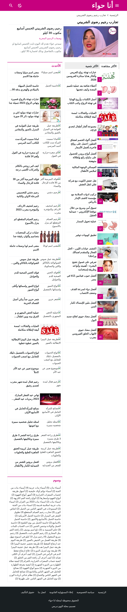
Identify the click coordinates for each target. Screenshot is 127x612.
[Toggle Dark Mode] (20, 5)
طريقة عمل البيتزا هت (48, 547)
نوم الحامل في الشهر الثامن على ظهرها (36, 578)
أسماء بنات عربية (36, 487)
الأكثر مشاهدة (109, 66)
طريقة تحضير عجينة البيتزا (25, 543)
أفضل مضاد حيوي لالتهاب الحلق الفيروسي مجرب (84, 334)
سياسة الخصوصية (85, 592)
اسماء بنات (53, 501)
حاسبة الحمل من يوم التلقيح (33, 522)
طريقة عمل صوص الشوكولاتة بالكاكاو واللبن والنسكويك (26, 263)
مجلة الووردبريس (60, 606)
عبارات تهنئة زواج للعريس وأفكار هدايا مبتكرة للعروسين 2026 (81, 76)
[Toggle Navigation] (117, 5)
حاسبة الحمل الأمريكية (27, 515)
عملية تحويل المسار (86, 221)
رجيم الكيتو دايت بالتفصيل (29, 533)
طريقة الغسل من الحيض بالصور (40, 540)
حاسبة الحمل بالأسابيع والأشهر (44, 519)
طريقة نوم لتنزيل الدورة (44, 550)
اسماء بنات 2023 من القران (31, 501)
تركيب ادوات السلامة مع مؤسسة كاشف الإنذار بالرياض (83, 198)
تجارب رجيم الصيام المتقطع (36, 512)
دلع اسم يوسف (29, 529)
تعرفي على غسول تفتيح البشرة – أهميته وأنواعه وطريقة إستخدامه (84, 266)
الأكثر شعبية (91, 66)
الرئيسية (102, 592)
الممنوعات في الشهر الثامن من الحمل (37, 508)
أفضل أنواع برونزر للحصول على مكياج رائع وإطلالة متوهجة (82, 157)
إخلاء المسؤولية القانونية (61, 592)
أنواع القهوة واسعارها (49, 498)
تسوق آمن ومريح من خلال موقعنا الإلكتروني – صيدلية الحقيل (82, 212)
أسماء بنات (53, 487)
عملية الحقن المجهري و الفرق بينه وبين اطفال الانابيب (27, 316)
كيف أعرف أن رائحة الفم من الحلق (33, 557)
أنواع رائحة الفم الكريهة (23, 498)
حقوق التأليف (27, 592)
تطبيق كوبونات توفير (86, 235)
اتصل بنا (42, 592)
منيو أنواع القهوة (29, 568)
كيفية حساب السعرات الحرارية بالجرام (40, 561)
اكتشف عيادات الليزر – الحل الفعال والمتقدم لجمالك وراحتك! (82, 252)
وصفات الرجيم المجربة (50, 38)
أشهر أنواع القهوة (22, 494)
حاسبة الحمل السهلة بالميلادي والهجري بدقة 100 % (25, 89)
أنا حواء (102, 5)
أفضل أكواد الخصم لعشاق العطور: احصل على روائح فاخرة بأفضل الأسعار (83, 144)
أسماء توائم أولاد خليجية (38, 491)
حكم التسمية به (48, 529)
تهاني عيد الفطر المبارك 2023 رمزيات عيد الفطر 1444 (26, 399)
